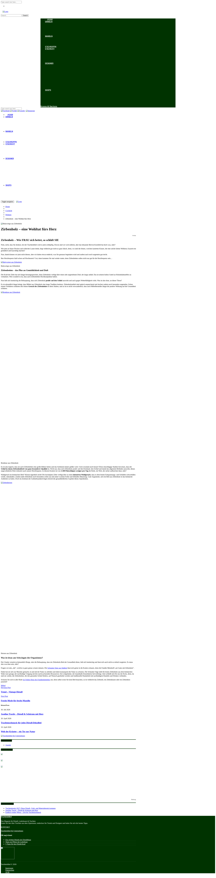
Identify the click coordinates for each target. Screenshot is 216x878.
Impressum (9, 868)
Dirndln (48, 22)
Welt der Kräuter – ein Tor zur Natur (18, 731)
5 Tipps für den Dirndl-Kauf (15, 844)
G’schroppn (50, 47)
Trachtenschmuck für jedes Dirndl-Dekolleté (21, 723)
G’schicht (50, 49)
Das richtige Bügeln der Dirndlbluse (18, 840)
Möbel (3, 686)
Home (7, 207)
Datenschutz (9, 870)
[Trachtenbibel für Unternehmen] (13, 736)
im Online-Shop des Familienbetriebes (36, 680)
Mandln (49, 36)
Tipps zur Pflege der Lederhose (16, 842)
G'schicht (8, 211)
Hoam (50, 19)
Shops (48, 90)
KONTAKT (5, 827)
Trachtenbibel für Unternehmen (12, 831)
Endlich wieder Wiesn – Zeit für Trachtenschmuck (23, 812)
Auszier (8, 745)
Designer (49, 63)
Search (25, 15)
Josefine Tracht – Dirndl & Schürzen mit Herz (22, 714)
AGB (7, 872)
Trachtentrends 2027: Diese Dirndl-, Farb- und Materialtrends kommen (30, 808)
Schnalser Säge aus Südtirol (57, 668)
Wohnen (8, 215)
